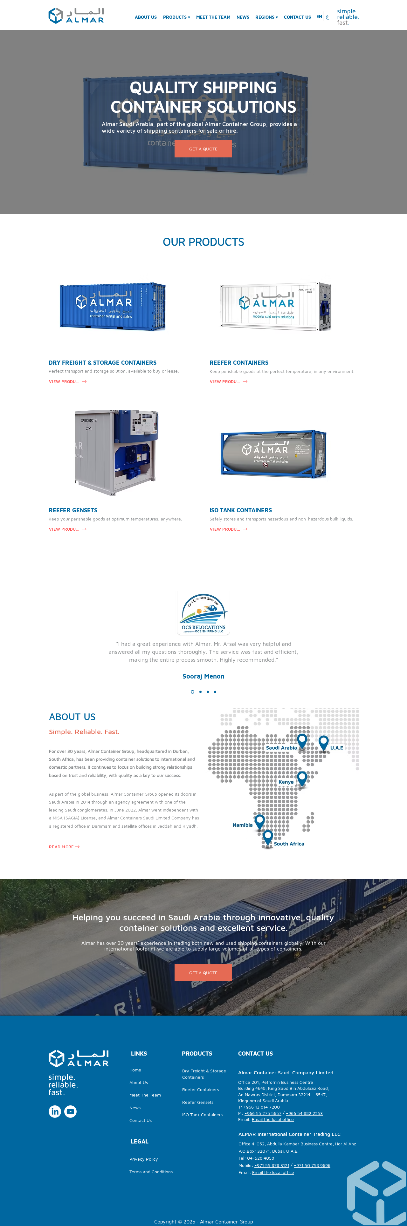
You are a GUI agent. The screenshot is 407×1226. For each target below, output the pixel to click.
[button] (267, 14)
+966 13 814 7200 (262, 1107)
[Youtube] (70, 1111)
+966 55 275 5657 (263, 1113)
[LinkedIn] (55, 1111)
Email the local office (273, 1119)
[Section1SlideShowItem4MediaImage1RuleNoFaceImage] (215, 692)
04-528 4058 (260, 1158)
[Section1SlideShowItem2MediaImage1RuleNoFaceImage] (200, 692)
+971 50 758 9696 (312, 1165)
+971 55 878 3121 (271, 1165)
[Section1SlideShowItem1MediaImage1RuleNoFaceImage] (192, 692)
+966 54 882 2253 (304, 1113)
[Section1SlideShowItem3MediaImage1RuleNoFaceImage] (208, 692)
